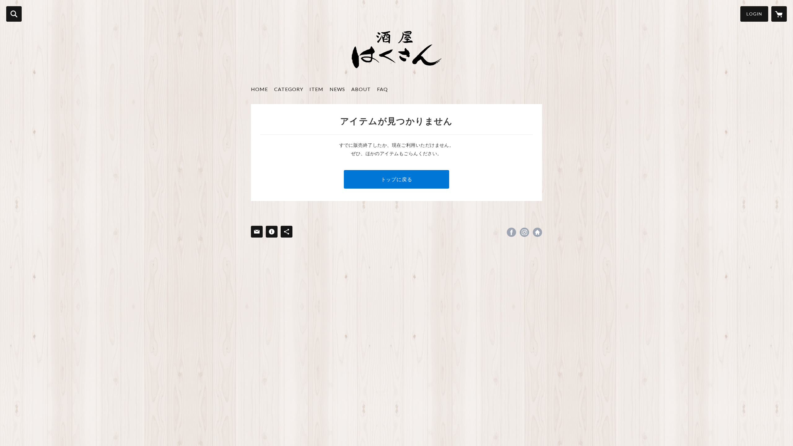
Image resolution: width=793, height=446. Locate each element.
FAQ (382, 89)
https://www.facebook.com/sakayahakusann (511, 232)
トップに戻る (396, 179)
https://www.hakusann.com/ (537, 232)
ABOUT (361, 89)
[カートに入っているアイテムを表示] (779, 14)
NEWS (337, 89)
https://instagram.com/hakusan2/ (524, 232)
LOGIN (754, 13)
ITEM (316, 89)
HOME (259, 89)
